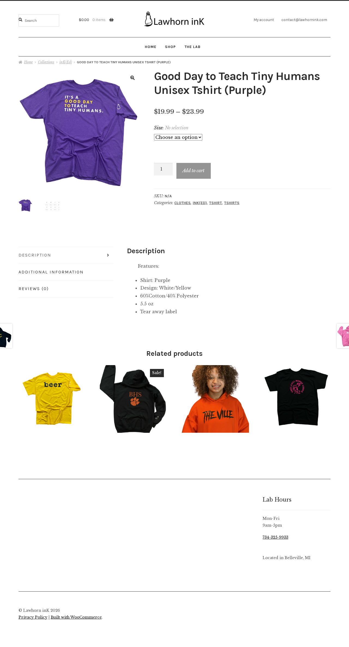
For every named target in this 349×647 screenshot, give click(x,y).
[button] (132, 77)
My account (264, 19)
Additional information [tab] (51, 272)
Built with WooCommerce (76, 617)
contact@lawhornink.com (304, 19)
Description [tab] (35, 255)
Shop (170, 46)
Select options (52, 399)
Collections (46, 62)
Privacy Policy (33, 617)
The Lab (193, 46)
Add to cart (193, 170)
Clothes (182, 203)
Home (151, 46)
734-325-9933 (275, 537)
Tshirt (215, 203)
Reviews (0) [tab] (34, 288)
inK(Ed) (65, 62)
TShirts (231, 203)
